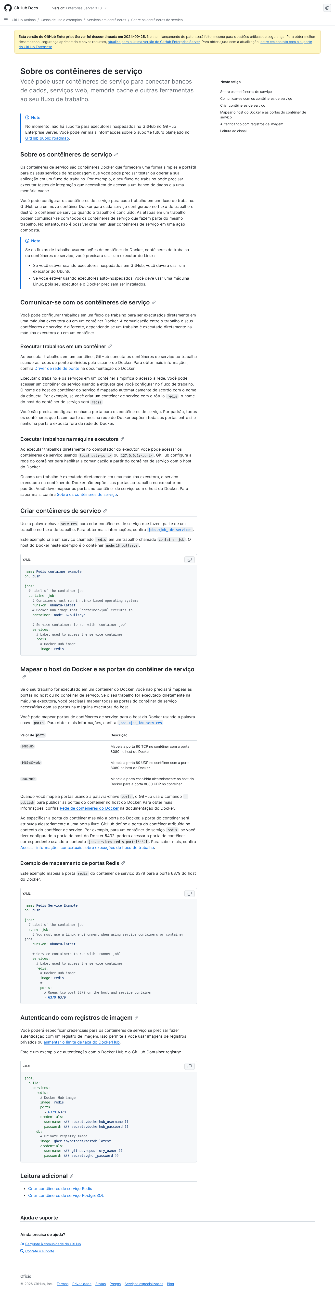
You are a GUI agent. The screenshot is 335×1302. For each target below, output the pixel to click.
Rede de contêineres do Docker (89, 808)
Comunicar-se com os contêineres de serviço (85, 302)
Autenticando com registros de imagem (76, 1017)
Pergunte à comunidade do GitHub (53, 1244)
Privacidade (81, 1284)
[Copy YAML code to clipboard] (189, 559)
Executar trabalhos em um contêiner (63, 346)
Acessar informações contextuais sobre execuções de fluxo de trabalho (87, 847)
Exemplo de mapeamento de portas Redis (69, 863)
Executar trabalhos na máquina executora (69, 439)
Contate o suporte (39, 1251)
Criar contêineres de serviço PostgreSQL (66, 1195)
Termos (62, 1284)
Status (100, 1284)
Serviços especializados (144, 1284)
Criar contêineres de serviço (60, 510)
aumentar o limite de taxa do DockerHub (82, 1042)
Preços (115, 1284)
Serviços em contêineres (106, 20)
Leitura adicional (44, 1175)
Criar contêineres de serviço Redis (60, 1188)
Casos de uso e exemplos (61, 20)
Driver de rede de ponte (57, 368)
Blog (170, 1284)
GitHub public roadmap (47, 138)
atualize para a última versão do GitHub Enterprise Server (154, 42)
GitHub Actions (24, 20)
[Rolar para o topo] (324, 1291)
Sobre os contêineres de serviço (157, 20)
